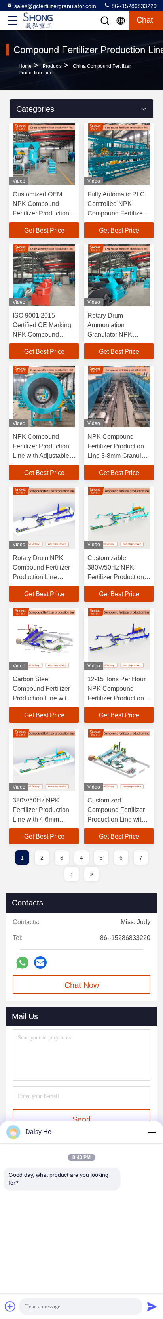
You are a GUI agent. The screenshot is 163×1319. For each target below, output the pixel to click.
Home (25, 66)
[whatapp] (22, 963)
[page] (71, 874)
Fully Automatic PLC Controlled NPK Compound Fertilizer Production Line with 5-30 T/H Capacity (116, 213)
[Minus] (152, 1132)
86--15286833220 (133, 6)
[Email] (40, 962)
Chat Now (81, 985)
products (52, 66)
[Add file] (10, 1306)
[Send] (152, 1306)
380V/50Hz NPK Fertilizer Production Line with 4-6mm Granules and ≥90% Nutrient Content (41, 819)
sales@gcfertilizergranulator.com (55, 6)
